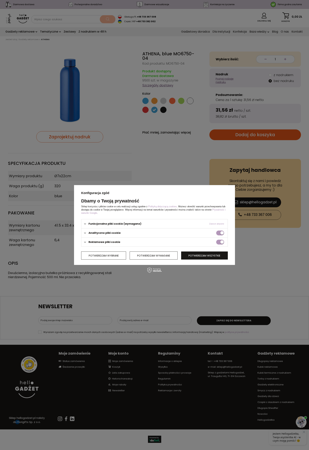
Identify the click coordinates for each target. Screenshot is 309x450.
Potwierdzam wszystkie (204, 255)
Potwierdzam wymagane (153, 255)
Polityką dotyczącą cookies (162, 206)
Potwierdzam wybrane (104, 255)
